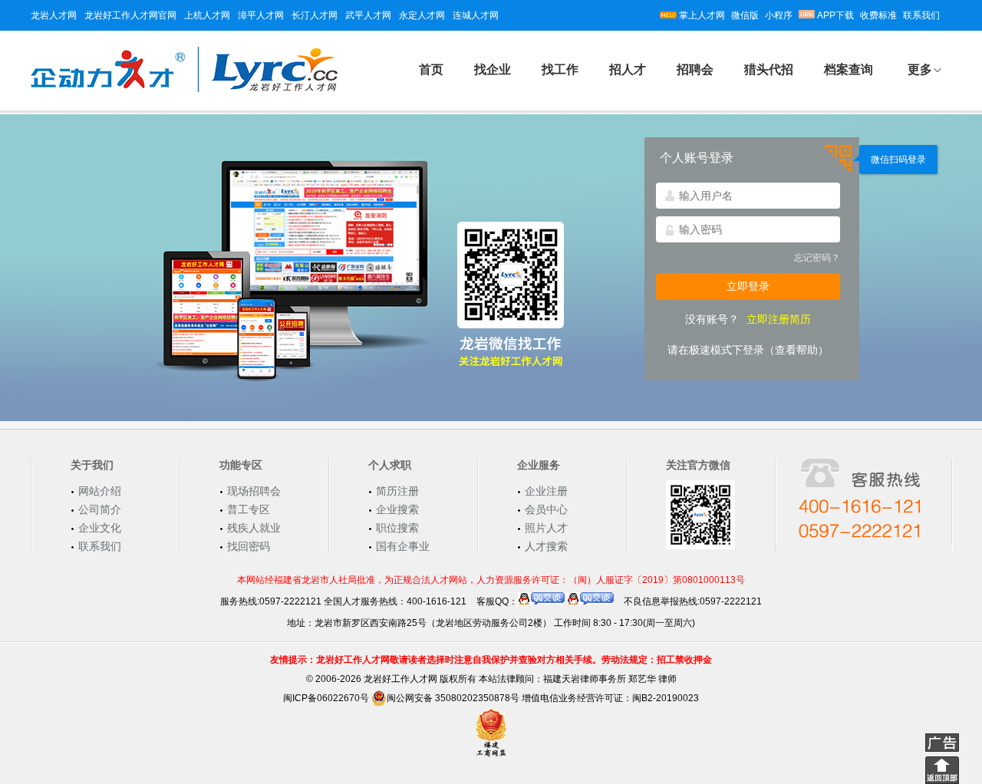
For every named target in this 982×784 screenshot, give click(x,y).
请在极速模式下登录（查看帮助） (748, 350)
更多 (920, 69)
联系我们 (921, 15)
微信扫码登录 (898, 159)
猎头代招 (768, 69)
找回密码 (248, 546)
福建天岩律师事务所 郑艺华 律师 (610, 679)
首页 (431, 69)
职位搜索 (397, 528)
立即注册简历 (778, 319)
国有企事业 (403, 546)
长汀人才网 (315, 15)
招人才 (627, 69)
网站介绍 (99, 491)
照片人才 (546, 528)
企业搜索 (397, 509)
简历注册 (397, 491)
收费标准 (878, 15)
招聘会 (695, 69)
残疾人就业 (254, 528)
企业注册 (546, 491)
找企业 (492, 69)
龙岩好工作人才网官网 (130, 15)
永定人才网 (422, 15)
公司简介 (99, 509)
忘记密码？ (817, 257)
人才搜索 (546, 546)
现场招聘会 (254, 491)
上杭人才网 (207, 15)
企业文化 (99, 528)
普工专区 (248, 509)
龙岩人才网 (54, 15)
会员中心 (546, 509)
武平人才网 (368, 15)
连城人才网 (476, 15)
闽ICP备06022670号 (326, 698)
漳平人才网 (261, 15)
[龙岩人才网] (184, 89)
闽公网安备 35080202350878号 (453, 698)
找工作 (560, 69)
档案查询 (848, 69)
